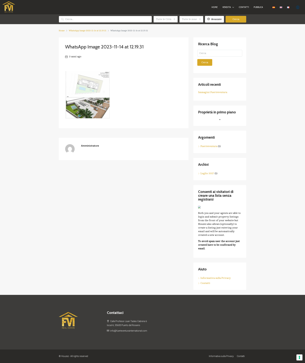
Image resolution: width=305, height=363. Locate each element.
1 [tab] (221, 120)
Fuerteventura (208, 146)
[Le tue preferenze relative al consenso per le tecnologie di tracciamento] (299, 357)
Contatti (244, 7)
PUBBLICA (258, 7)
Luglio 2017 (207, 173)
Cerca (236, 19)
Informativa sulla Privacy (215, 278)
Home (215, 7)
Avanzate (216, 19)
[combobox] (165, 19)
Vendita (226, 7)
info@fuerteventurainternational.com (128, 330)
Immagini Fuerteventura (212, 92)
